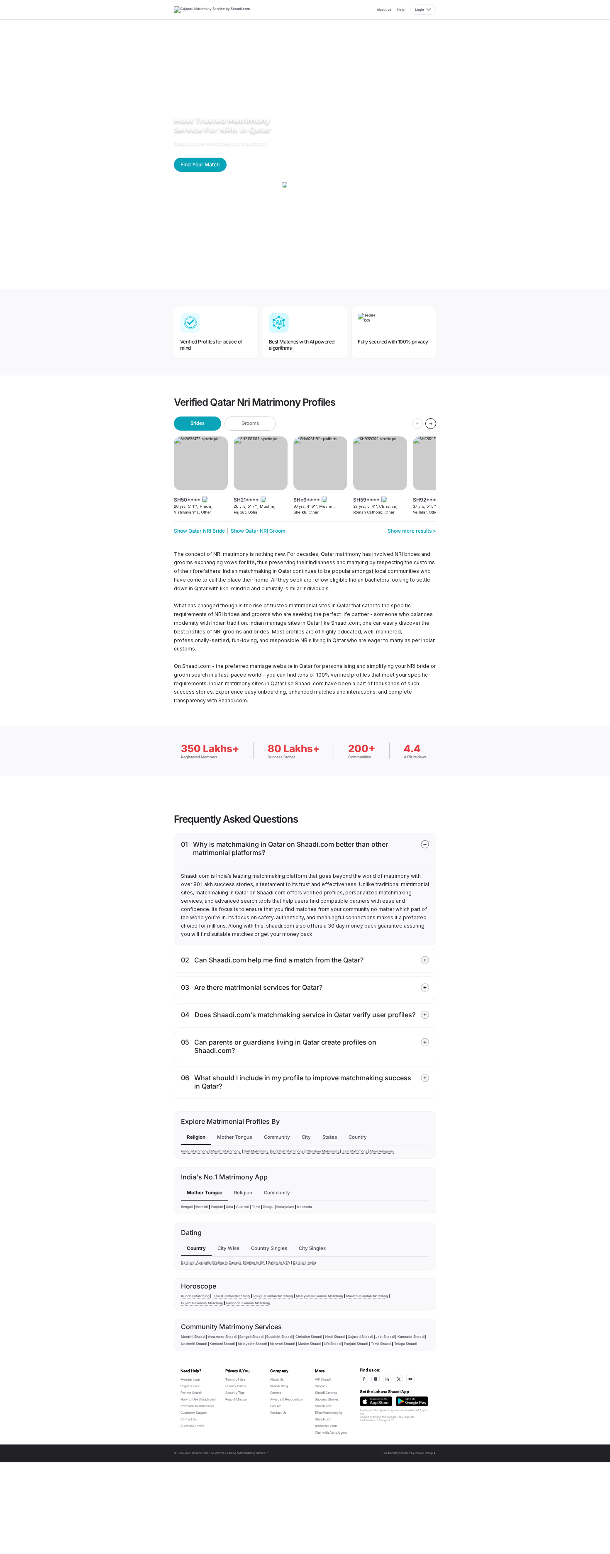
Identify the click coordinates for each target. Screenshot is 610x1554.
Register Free (190, 1386)
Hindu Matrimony (195, 1151)
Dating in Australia (196, 1262)
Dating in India (304, 1262)
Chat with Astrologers (331, 1433)
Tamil (256, 1207)
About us (384, 9)
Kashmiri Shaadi (194, 1344)
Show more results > (412, 531)
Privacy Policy (235, 1386)
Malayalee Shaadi (252, 1344)
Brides (197, 423)
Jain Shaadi (385, 1337)
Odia (229, 1207)
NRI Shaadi (333, 1344)
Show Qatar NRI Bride (199, 531)
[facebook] (364, 1379)
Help (401, 9)
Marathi (201, 1207)
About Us (276, 1379)
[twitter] (399, 1379)
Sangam (321, 1386)
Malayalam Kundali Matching (319, 1296)
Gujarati (242, 1207)
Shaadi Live (323, 1406)
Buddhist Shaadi (279, 1337)
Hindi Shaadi (335, 1337)
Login (419, 9)
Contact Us (189, 1419)
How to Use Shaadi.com (198, 1399)
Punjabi (217, 1207)
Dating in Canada (227, 1262)
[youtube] (410, 1379)
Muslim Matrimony (226, 1151)
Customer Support (194, 1413)
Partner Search (191, 1393)
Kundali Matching (195, 1296)
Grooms (250, 423)
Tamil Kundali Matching (231, 1296)
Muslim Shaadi (309, 1344)
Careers (275, 1393)
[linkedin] (387, 1379)
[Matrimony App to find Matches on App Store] (376, 1401)
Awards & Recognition (286, 1399)
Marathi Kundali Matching (367, 1296)
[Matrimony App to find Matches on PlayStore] (412, 1401)
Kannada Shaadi (411, 1337)
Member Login (191, 1379)
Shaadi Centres (326, 1393)
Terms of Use (235, 1379)
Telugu (268, 1207)
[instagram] (375, 1379)
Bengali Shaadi (251, 1337)
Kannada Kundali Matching (248, 1303)
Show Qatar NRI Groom (258, 531)
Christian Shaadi (308, 1337)
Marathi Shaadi (193, 1337)
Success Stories (192, 1426)
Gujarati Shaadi (360, 1337)
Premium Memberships (197, 1406)
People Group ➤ (425, 1453)
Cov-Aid (276, 1406)
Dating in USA (279, 1262)
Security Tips (234, 1393)
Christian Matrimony (323, 1151)
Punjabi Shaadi (356, 1344)
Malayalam (285, 1207)
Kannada (304, 1207)
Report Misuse (235, 1399)
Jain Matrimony (355, 1151)
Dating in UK (254, 1262)
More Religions (382, 1151)
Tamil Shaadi (381, 1344)
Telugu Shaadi (405, 1344)
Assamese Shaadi (222, 1337)
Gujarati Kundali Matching (202, 1303)
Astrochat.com (326, 1426)
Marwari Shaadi (282, 1344)
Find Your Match (200, 164)
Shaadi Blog (279, 1386)
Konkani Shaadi (222, 1344)
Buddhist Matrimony (287, 1151)
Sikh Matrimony (256, 1151)
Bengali (187, 1207)
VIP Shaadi (323, 1379)
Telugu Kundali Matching (273, 1296)
